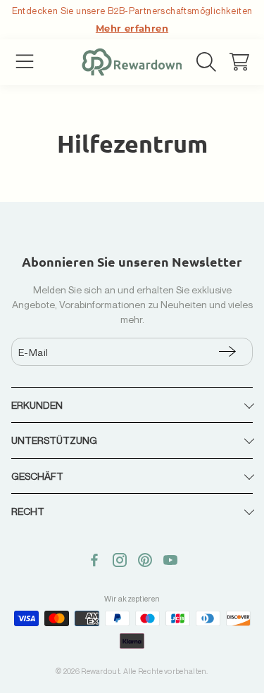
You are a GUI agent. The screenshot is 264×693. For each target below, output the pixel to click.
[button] (24, 61)
